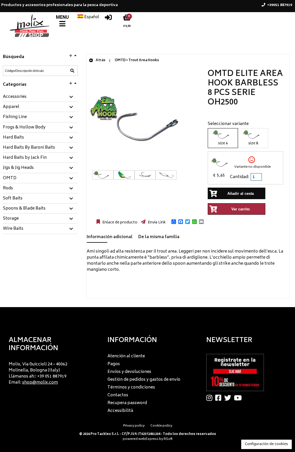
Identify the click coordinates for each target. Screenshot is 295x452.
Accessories (15, 97)
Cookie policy (161, 426)
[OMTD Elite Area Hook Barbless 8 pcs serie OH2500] (144, 167)
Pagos (113, 364)
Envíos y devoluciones (129, 372)
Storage (11, 218)
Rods (8, 188)
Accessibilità (120, 410)
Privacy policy (134, 426)
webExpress (148, 439)
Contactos (117, 395)
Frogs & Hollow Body (24, 127)
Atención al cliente (126, 356)
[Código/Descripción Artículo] (72, 70)
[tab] (40, 97)
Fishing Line (15, 117)
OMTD (9, 178)
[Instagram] (210, 397)
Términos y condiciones (131, 387)
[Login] (108, 19)
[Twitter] (229, 397)
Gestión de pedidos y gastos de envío (143, 379)
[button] (173, 221)
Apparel (11, 107)
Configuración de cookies (266, 444)
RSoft (168, 439)
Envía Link (156, 222)
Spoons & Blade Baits (24, 208)
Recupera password (127, 403)
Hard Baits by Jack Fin (25, 157)
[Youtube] (239, 397)
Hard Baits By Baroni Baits (29, 147)
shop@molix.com (40, 382)
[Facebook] (219, 397)
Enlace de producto (119, 222)
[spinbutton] (256, 176)
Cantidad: (239, 177)
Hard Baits (13, 137)
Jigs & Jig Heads (18, 168)
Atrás (100, 60)
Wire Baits (13, 228)
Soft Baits (12, 198)
